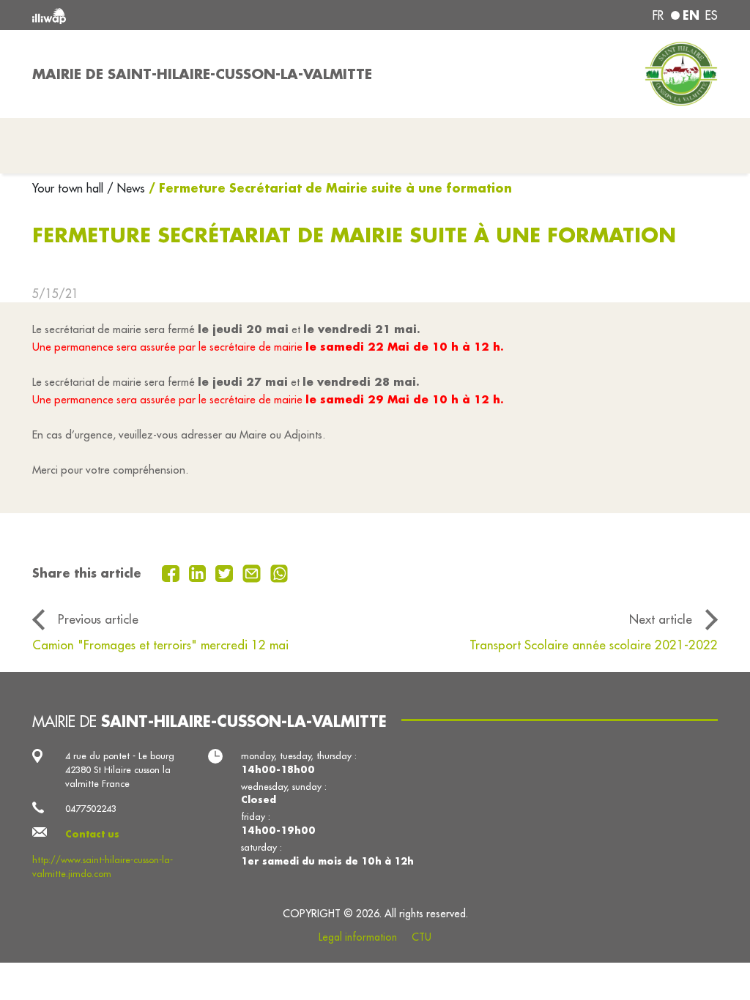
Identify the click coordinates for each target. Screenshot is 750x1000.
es (711, 15)
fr (658, 15)
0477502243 (90, 808)
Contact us (92, 834)
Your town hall (69, 188)
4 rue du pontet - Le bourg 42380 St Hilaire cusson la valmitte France (119, 769)
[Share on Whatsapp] (279, 571)
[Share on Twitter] (226, 571)
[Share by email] (253, 571)
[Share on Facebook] (172, 571)
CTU (421, 937)
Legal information (358, 937)
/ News (126, 188)
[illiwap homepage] (169, 15)
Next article (660, 619)
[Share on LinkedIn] (199, 571)
